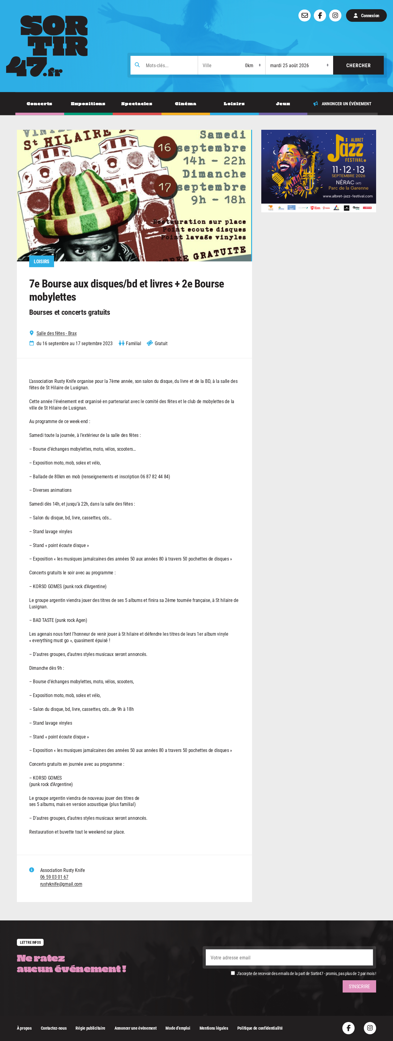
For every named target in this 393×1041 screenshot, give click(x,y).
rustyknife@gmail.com (61, 884)
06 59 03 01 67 (54, 876)
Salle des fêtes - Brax (56, 333)
